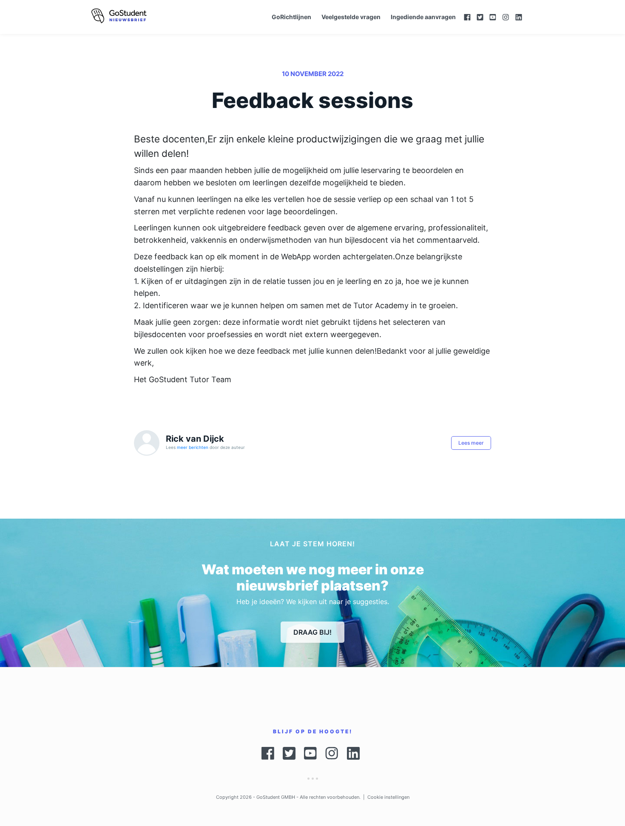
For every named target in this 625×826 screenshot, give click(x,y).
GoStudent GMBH (275, 797)
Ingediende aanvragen (423, 16)
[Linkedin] (523, 17)
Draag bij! (312, 632)
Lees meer (471, 443)
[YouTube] (492, 17)
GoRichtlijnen (291, 16)
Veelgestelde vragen (351, 16)
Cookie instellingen (388, 797)
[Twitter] (480, 17)
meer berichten (192, 447)
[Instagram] (505, 17)
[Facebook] (467, 17)
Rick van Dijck (195, 439)
